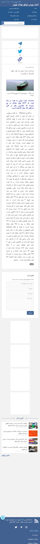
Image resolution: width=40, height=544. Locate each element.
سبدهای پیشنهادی (32, 16)
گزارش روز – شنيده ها (13, 12)
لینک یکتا (20, 63)
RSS (22, 520)
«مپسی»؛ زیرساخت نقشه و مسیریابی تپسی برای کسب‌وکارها (15, 432)
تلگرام (20, 47)
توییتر (20, 55)
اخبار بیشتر (5, 455)
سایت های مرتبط (14, 16)
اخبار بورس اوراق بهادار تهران (25, 4)
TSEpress (22, 113)
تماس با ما (34, 19)
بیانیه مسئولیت (33, 539)
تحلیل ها (34, 12)
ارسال (30, 312)
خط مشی (16, 19)
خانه (36, 8)
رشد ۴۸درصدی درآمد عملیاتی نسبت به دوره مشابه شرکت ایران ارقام (15, 440)
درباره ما (35, 535)
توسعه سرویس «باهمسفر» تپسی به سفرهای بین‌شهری (15, 448)
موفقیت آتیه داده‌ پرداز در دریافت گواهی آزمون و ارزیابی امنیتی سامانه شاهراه (16, 424)
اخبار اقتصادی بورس (14, 8)
